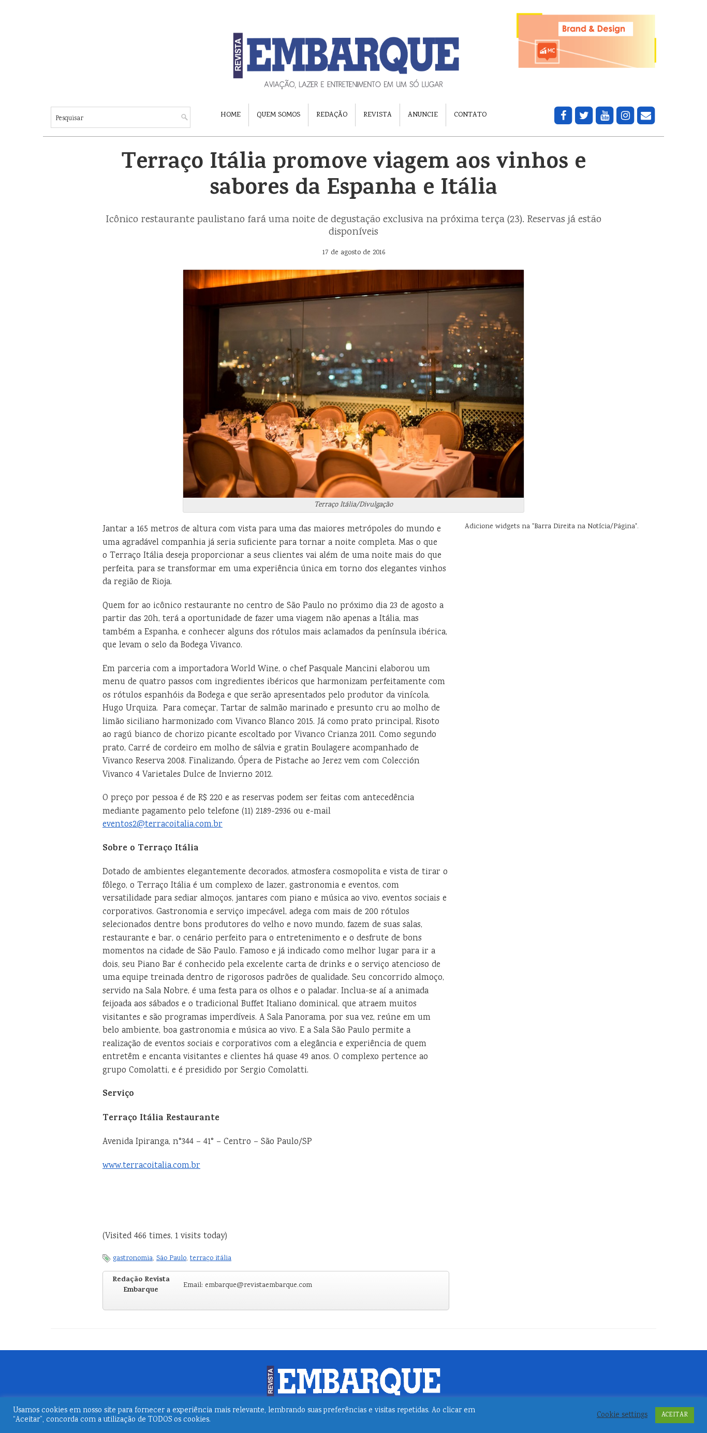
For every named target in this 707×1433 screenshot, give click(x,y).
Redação (331, 115)
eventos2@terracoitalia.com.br (162, 824)
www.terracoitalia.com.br (151, 1166)
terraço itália (210, 1258)
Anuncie (423, 115)
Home (230, 115)
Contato (470, 115)
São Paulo (171, 1258)
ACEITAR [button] (674, 1415)
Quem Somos (278, 115)
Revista (377, 115)
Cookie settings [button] (622, 1415)
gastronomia (133, 1258)
